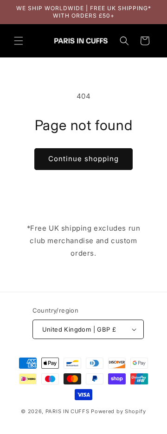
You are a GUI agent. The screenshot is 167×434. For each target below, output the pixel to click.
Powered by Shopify (118, 411)
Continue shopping (83, 158)
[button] (18, 41)
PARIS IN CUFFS (67, 411)
